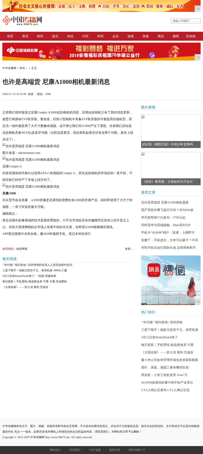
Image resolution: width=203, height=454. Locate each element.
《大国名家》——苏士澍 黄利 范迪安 (25, 287)
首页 (10, 36)
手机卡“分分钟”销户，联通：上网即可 (168, 232)
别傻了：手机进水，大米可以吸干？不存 (169, 240)
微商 (176, 36)
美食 (146, 36)
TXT (143, 449)
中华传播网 (9, 68)
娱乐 (55, 36)
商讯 (161, 36)
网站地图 (134, 449)
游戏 (130, 36)
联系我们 (74, 449)
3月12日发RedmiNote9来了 (159, 337)
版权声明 (114, 449)
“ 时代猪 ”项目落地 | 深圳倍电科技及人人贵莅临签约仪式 (37, 264)
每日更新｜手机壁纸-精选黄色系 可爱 (167, 344)
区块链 (191, 36)
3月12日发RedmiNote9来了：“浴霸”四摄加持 (29, 276)
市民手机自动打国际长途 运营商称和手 (168, 247)
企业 (115, 36)
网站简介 (55, 449)
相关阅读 (9, 259)
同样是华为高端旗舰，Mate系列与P (166, 225)
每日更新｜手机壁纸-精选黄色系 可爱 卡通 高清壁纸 (34, 281)
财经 (40, 36)
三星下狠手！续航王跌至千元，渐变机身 (169, 329)
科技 (70, 36)
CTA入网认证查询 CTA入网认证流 (165, 390)
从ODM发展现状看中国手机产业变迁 (167, 382)
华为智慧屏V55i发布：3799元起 (163, 217)
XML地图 (95, 449)
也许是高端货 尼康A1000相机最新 (165, 202)
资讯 (25, 36)
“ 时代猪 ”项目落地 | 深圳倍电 (162, 322)
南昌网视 (21, 248)
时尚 (100, 36)
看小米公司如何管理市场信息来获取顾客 (169, 360)
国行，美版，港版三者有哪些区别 (165, 367)
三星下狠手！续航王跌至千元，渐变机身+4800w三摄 (34, 270)
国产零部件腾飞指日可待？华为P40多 (167, 210)
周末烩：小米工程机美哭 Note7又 (164, 375)
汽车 (85, 36)
